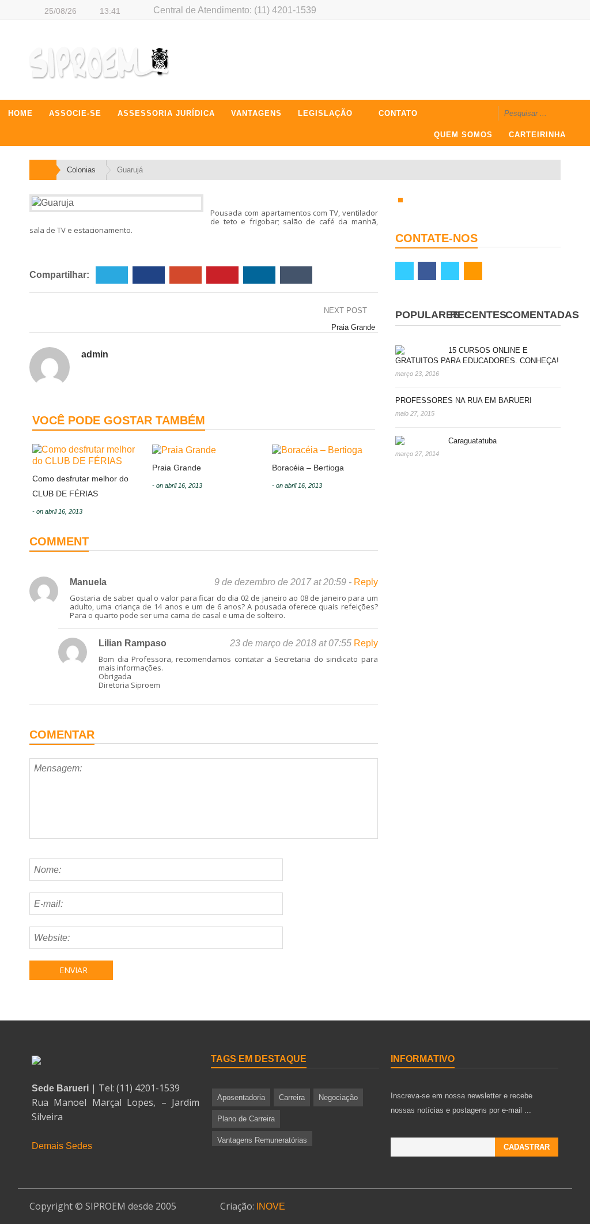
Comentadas (542, 315)
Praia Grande (353, 327)
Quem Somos (463, 134)
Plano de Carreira (246, 1118)
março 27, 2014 (417, 453)
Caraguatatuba (472, 440)
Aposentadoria (241, 1097)
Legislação (325, 113)
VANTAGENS (256, 113)
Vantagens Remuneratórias (262, 1140)
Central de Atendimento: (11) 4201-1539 (234, 10)
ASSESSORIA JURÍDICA (166, 113)
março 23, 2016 (417, 373)
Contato (398, 113)
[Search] (571, 114)
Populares (427, 315)
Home (20, 113)
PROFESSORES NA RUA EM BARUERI (463, 400)
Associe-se (75, 113)
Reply (366, 582)
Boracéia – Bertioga (308, 467)
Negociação (338, 1097)
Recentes (478, 315)
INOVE (270, 1206)
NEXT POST (346, 310)
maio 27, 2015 (414, 413)
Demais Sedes (62, 1146)
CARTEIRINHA (537, 134)
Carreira (292, 1097)
